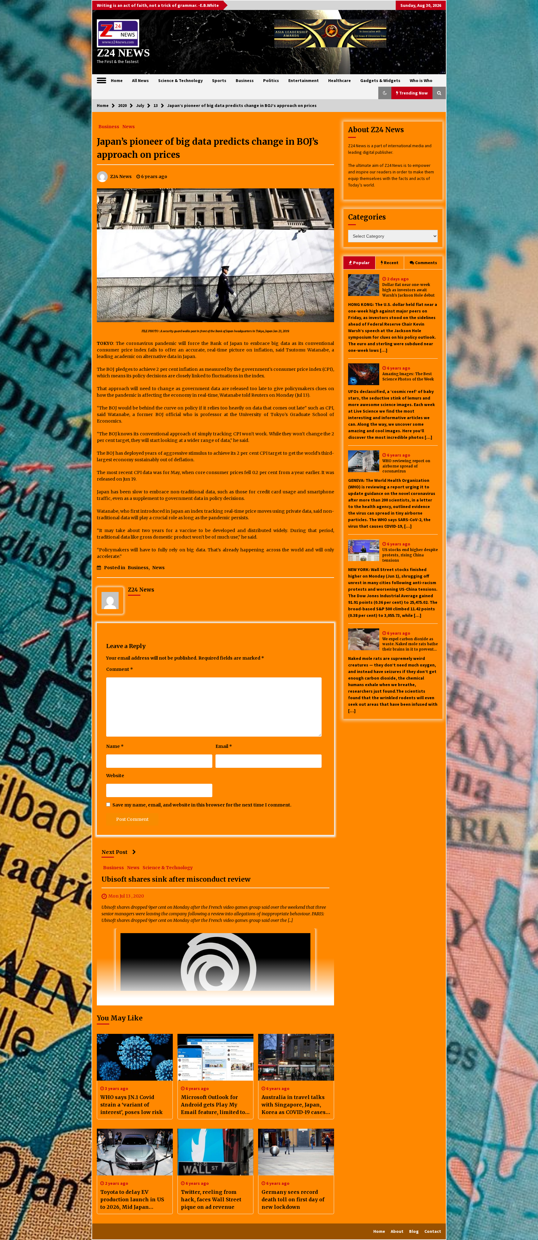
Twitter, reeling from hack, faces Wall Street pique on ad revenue (211, 1199)
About (397, 1231)
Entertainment (303, 80)
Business (245, 80)
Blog (414, 1231)
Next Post (114, 852)
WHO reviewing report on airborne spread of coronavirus (406, 466)
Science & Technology (180, 80)
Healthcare (339, 80)
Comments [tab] (426, 262)
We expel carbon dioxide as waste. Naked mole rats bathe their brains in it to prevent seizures (410, 644)
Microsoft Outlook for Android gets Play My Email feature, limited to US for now (213, 1105)
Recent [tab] (391, 262)
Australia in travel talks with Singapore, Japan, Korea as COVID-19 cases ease (294, 1105)
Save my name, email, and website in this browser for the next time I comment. (201, 805)
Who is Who (421, 80)
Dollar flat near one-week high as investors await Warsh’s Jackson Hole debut (408, 290)
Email (223, 746)
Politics (271, 80)
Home (117, 80)
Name (115, 746)
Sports (219, 80)
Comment (119, 669)
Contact (432, 1231)
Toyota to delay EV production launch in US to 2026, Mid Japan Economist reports (132, 1200)
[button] (384, 93)
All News (140, 80)
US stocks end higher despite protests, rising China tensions (410, 555)
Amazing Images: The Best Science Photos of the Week (408, 376)
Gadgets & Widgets (380, 80)
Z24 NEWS (123, 53)
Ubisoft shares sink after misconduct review (176, 879)
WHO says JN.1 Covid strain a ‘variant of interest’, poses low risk (131, 1104)
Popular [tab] (361, 262)
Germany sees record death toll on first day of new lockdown (293, 1199)
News (128, 126)
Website (115, 775)
